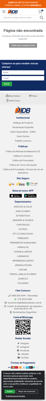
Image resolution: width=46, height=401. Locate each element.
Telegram (24, 343)
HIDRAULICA (23, 247)
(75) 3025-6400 (24, 299)
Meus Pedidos (14, 96)
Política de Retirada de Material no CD (23, 151)
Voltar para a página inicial (23, 45)
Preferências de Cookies (15, 396)
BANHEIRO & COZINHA (23, 220)
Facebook (24, 350)
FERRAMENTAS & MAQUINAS (23, 243)
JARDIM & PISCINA (23, 265)
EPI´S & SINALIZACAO (23, 234)
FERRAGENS (23, 238)
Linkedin (25, 354)
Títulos (34, 96)
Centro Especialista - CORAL (23, 132)
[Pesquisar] (41, 17)
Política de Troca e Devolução (23, 165)
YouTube (24, 357)
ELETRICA (23, 229)
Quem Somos (23, 136)
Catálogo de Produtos (23, 123)
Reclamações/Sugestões (24, 312)
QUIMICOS (23, 279)
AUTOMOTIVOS (23, 216)
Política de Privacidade (23, 160)
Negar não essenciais (26, 391)
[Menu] (4, 11)
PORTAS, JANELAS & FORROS (23, 274)
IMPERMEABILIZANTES (23, 261)
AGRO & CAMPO (23, 211)
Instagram (24, 347)
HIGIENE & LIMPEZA (23, 252)
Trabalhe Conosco (23, 141)
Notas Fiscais (14, 101)
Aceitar (10, 391)
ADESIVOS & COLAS (23, 207)
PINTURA (23, 270)
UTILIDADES (23, 283)
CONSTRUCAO (23, 225)
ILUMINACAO (23, 256)
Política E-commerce (23, 156)
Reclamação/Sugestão (23, 127)
